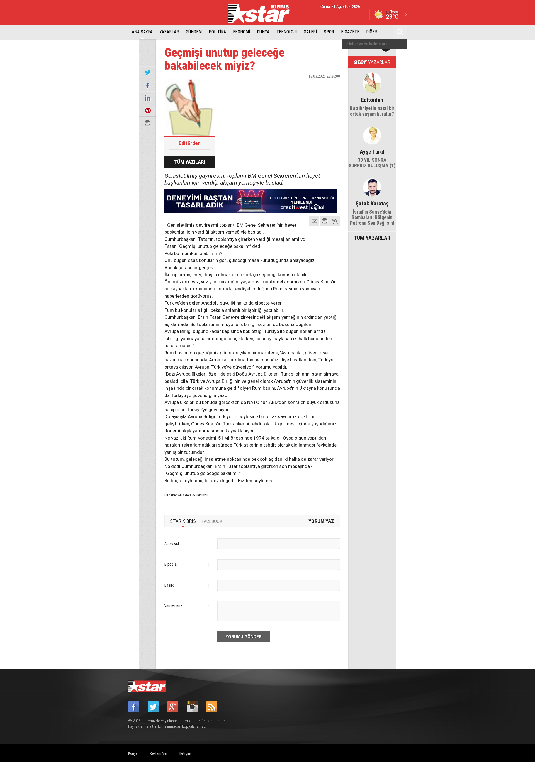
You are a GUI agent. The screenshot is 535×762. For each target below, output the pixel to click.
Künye (133, 753)
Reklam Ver (158, 753)
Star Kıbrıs (262, 13)
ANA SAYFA (142, 32)
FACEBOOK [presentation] (211, 521)
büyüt (335, 221)
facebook (305, 86)
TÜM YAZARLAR (372, 237)
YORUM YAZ (321, 521)
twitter (319, 86)
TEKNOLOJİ (286, 32)
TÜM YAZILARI (189, 162)
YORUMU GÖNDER (243, 636)
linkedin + (333, 86)
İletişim (185, 753)
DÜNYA (263, 32)
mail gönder (314, 221)
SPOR (329, 32)
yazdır (325, 221)
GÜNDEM (194, 32)
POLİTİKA (217, 32)
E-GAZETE (350, 32)
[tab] (183, 521)
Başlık (169, 585)
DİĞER (371, 32)
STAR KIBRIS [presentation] (183, 521)
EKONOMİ (241, 32)
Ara (400, 32)
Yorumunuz (173, 606)
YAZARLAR (169, 32)
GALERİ (310, 32)
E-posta (170, 564)
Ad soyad (171, 543)
